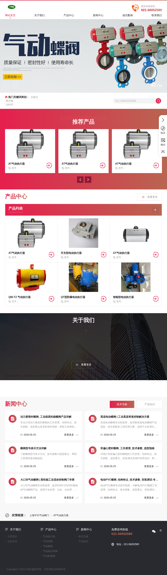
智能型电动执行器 (123, 297)
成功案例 (127, 15)
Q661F (9, 104)
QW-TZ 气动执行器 (19, 297)
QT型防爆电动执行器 (73, 297)
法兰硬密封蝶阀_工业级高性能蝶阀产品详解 (45, 416)
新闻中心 (98, 15)
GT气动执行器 (121, 253)
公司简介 (12, 536)
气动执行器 (49, 536)
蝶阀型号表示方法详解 (33, 448)
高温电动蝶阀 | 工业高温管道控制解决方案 (124, 416)
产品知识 (83, 541)
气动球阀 (48, 541)
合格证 (34, 97)
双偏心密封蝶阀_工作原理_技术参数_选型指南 (127, 448)
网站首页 (10, 15)
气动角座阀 (49, 556)
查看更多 (152, 196)
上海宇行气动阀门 (39, 515)
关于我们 (39, 15)
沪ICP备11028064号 (55, 569)
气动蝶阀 (48, 546)
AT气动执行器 (16, 163)
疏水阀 (9, 100)
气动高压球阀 (50, 551)
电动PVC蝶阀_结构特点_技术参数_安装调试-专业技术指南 (129, 479)
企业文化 (12, 541)
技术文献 (83, 536)
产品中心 (69, 15)
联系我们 (157, 15)
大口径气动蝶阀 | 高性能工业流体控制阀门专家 (47, 479)
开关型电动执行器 (71, 253)
